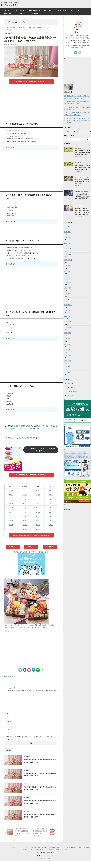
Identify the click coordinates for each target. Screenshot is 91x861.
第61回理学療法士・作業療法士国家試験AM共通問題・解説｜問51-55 (76, 103)
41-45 (38, 525)
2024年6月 (67, 288)
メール (8, 721)
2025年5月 (67, 249)
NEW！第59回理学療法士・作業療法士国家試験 (30, 535)
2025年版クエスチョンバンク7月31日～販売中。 (40, 449)
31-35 (38, 516)
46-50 (38, 529)
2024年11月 (68, 260)
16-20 (38, 503)
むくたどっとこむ (9, 5)
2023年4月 (67, 350)
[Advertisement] (31, 105)
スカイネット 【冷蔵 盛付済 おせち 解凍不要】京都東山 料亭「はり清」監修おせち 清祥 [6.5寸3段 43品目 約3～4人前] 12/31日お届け (30, 626)
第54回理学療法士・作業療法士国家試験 (30, 81)
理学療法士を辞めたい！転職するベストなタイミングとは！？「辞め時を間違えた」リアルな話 (77, 120)
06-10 (38, 495)
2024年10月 (68, 265)
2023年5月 (67, 344)
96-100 (11, 529)
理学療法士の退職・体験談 (74, 847)
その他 (21, 13)
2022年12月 (68, 372)
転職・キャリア (48, 10)
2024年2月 (67, 299)
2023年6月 (67, 338)
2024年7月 (67, 282)
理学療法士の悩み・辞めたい (39, 847)
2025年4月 (67, 254)
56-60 (11, 495)
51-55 (11, 491)
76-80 (11, 512)
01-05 (38, 491)
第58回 (11, 547)
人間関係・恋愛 (6, 13)
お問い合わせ (34, 13)
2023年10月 (68, 316)
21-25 (38, 508)
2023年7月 (67, 333)
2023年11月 (68, 310)
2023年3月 (67, 355)
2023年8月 (67, 327)
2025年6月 (67, 243)
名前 (7, 714)
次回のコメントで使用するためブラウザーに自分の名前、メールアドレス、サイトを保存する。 (30, 738)
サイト (7, 729)
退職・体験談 (62, 10)
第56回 (48, 547)
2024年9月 (67, 271)
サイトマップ (69, 387)
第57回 (30, 547)
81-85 (11, 516)
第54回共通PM (10, 676)
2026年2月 (67, 232)
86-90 (11, 520)
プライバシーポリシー (72, 391)
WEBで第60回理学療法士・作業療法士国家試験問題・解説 (77, 108)
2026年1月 (67, 237)
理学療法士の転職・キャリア (57, 847)
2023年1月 (67, 366)
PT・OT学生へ (75, 10)
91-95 (11, 525)
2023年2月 (67, 361)
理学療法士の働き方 (34, 10)
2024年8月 (67, 277)
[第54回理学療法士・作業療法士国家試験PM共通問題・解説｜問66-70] (33, 670)
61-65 (11, 499)
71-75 (11, 508)
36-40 (38, 520)
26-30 (38, 512)
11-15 (38, 499)
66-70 (11, 503)
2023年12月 (68, 305)
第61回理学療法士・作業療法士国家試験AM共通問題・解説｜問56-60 (76, 97)
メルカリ (23, 438)
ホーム (7, 10)
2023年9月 (67, 322)
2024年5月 (67, 293)
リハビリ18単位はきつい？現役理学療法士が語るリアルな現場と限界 (77, 114)
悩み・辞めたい (20, 10)
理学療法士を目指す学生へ (54, 849)
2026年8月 (67, 226)
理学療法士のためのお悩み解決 (45, 852)
